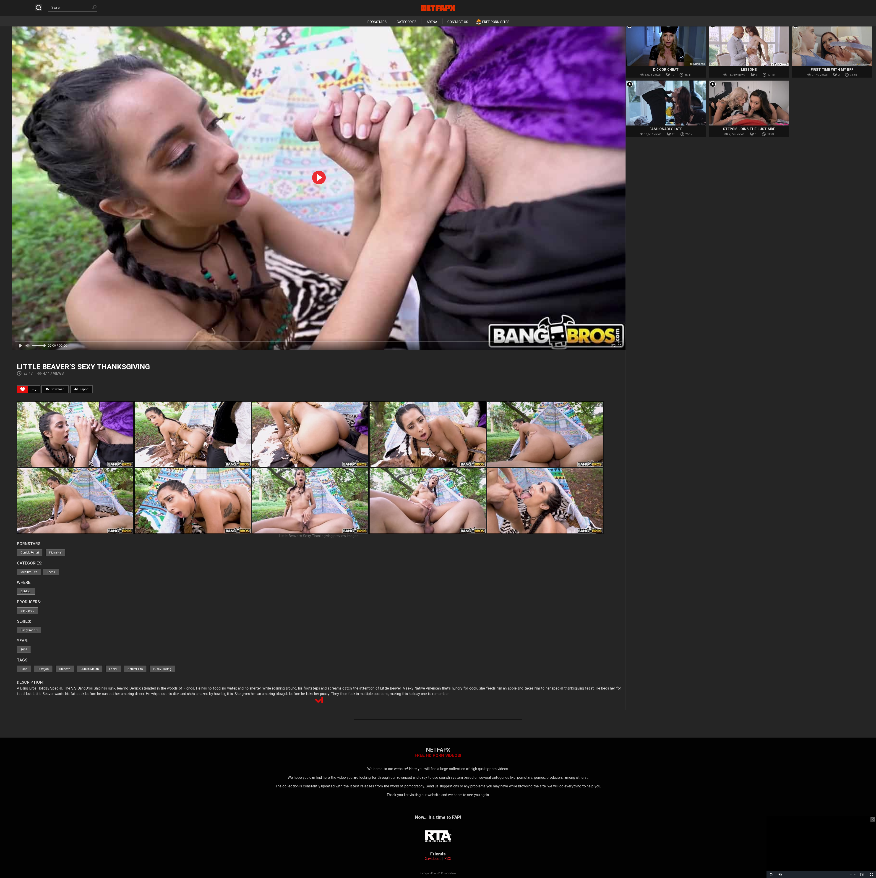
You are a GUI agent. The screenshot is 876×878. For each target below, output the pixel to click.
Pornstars (377, 22)
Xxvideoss (433, 859)
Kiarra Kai (55, 552)
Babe (24, 669)
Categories (407, 22)
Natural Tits (135, 669)
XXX (447, 859)
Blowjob (43, 669)
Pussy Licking (162, 669)
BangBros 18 (29, 630)
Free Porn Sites (495, 22)
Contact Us (457, 22)
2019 (24, 649)
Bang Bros (27, 610)
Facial (113, 669)
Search (38, 7)
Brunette (64, 669)
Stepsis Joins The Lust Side (749, 129)
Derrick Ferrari (30, 552)
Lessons (749, 70)
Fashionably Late (665, 129)
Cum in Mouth (90, 669)
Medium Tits (29, 572)
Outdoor (26, 591)
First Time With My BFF (832, 70)
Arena (432, 22)
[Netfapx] (438, 8)
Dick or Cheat (666, 70)
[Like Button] (22, 389)
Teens (51, 572)
